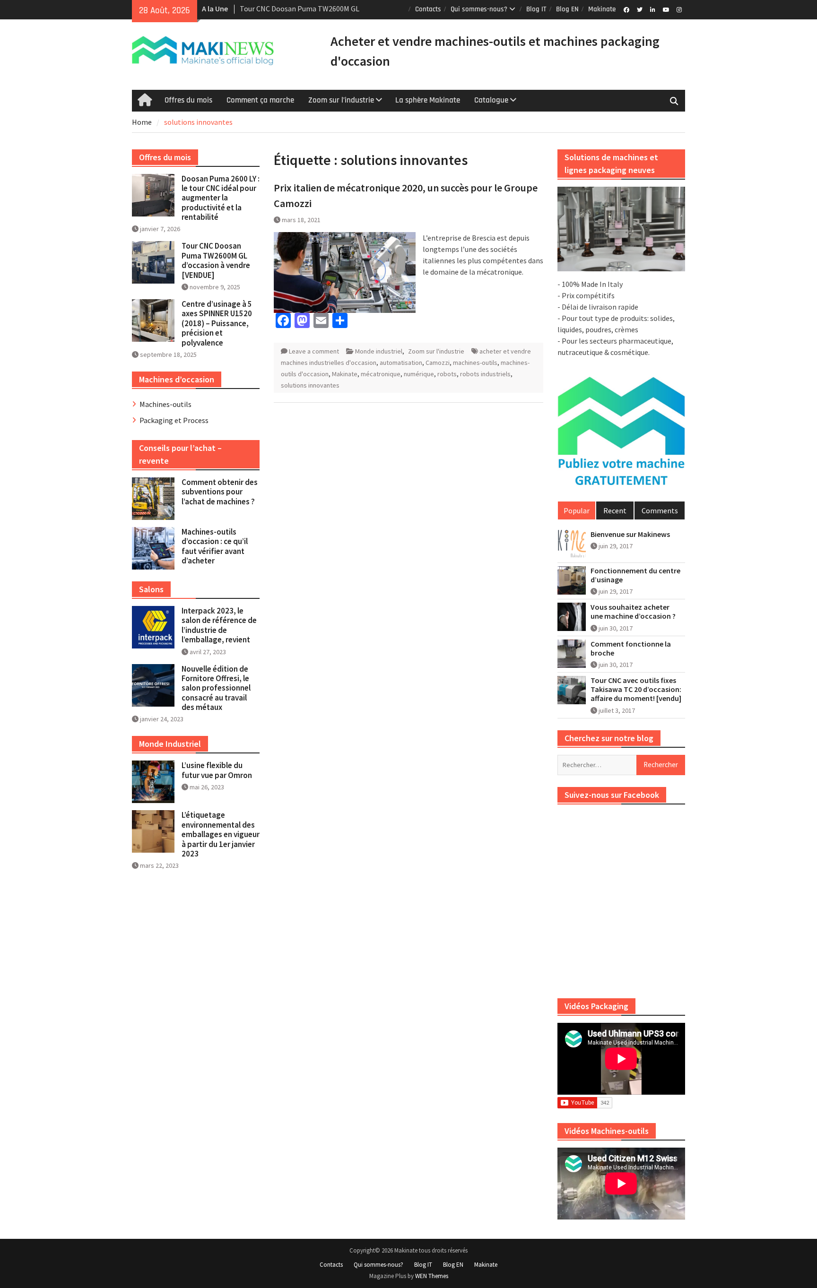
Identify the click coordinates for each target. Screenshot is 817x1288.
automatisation (401, 362)
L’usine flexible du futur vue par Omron (217, 770)
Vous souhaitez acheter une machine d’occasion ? (633, 612)
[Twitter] (639, 9)
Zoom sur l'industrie (436, 351)
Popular (577, 510)
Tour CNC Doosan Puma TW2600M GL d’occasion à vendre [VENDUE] (216, 260)
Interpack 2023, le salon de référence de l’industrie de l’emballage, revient (219, 625)
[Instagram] (679, 9)
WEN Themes (431, 1276)
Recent (614, 510)
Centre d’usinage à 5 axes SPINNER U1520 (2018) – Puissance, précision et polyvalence (217, 323)
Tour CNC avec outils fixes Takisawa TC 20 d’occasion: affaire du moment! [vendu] (636, 689)
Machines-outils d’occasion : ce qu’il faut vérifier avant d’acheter (215, 546)
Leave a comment (314, 351)
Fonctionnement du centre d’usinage (635, 575)
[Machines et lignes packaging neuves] (621, 229)
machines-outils (475, 362)
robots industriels (485, 374)
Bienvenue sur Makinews (630, 534)
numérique (419, 374)
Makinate (602, 9)
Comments (660, 510)
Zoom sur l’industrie (341, 100)
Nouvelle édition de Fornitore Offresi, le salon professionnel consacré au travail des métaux (216, 688)
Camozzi (438, 362)
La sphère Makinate (427, 100)
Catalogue (491, 100)
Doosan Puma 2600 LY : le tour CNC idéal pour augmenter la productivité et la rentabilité (221, 198)
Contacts (428, 9)
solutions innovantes (310, 385)
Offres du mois (188, 100)
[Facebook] (626, 9)
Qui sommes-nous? (479, 9)
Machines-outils (165, 404)
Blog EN (567, 9)
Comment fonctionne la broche (631, 648)
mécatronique (380, 374)
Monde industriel (378, 351)
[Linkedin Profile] (653, 9)
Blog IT (536, 9)
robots (447, 374)
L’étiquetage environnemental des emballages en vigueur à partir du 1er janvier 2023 (221, 834)
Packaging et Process (174, 420)
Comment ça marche (260, 100)
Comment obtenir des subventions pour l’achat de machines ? (220, 492)
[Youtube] (666, 9)
